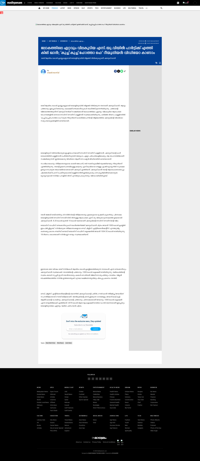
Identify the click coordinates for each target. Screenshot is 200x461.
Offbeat (52, 402)
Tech (139, 416)
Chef (139, 402)
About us (79, 442)
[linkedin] (100, 379)
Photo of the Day (155, 428)
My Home (46, 8)
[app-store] (122, 442)
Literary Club (41, 420)
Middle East (69, 387)
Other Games (83, 397)
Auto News (69, 343)
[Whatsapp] (121, 71)
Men (126, 425)
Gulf (83, 8)
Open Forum (54, 391)
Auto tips (82, 428)
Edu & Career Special (56, 428)
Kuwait (67, 405)
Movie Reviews (97, 397)
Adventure (68, 428)
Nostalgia (96, 405)
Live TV (72, 3)
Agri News (113, 420)
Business (117, 8)
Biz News (153, 391)
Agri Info (112, 422)
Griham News (129, 391)
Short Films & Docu (99, 408)
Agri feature (113, 428)
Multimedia (132, 8)
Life (124, 8)
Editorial (52, 394)
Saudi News (68, 394)
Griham (127, 387)
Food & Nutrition (115, 400)
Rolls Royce (60, 343)
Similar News (135, 131)
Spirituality (128, 431)
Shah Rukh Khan (50, 343)
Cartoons (53, 408)
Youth (127, 422)
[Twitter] (118, 71)
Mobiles (140, 425)
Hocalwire (115, 453)
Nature (67, 425)
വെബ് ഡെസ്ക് (53, 73)
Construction (129, 400)
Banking (153, 400)
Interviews (53, 405)
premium (55, 8)
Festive (140, 405)
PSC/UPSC (53, 431)
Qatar (66, 400)
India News (40, 397)
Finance (153, 397)
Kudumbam (49, 3)
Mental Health (114, 405)
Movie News (97, 391)
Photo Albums (155, 420)
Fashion (127, 420)
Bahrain (67, 402)
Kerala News (41, 394)
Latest (62, 8)
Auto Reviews (83, 422)
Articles (52, 397)
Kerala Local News (43, 402)
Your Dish (141, 400)
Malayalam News (42, 391)
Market (152, 394)
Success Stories (115, 425)
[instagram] (97, 379)
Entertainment (106, 8)
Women (127, 428)
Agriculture (114, 416)
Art (38, 422)
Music (95, 402)
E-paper (30, 3)
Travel (141, 8)
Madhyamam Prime (90, 3)
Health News (114, 387)
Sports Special (83, 400)
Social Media (97, 416)
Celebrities (96, 394)
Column (127, 405)
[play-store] (119, 442)
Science (140, 422)
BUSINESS (153, 387)
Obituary (39, 405)
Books (65, 3)
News (69, 8)
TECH (96, 8)
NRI (38, 408)
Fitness (112, 397)
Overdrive (82, 425)
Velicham (58, 3)
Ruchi (140, 387)
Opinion (76, 8)
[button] (3, 3)
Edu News (53, 420)
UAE (66, 391)
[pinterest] (111, 379)
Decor (127, 402)
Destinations (69, 422)
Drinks (140, 394)
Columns (53, 400)
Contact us (86, 442)
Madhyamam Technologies (96, 453)
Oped (52, 387)
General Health (114, 402)
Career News (54, 425)
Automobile (83, 416)
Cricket (81, 391)
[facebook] (115, 71)
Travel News (68, 420)
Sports (89, 8)
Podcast (153, 425)
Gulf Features (69, 408)
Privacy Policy (96, 442)
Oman (67, 397)
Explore (67, 431)
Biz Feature (154, 405)
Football (81, 394)
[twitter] (93, 379)
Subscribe (79, 3)
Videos (152, 422)
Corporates (154, 402)
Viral (94, 422)
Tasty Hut (141, 397)
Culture (40, 416)
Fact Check (53, 410)
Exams (52, 422)
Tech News (141, 420)
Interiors (127, 397)
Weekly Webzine (39, 3)
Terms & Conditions (92, 334)
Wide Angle (154, 431)
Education (54, 416)
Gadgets (140, 428)
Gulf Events (68, 410)
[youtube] (104, 379)
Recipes (140, 391)
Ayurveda (113, 408)
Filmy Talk (96, 400)
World (39, 400)
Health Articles (114, 394)
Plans (127, 394)
